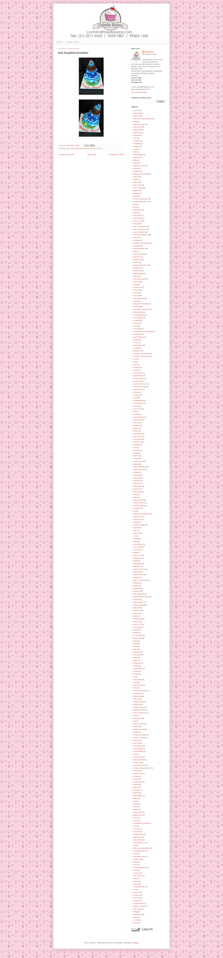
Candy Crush (137, 287)
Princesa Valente (138, 760)
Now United (137, 655)
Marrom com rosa (139, 569)
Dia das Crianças (138, 378)
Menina (135, 586)
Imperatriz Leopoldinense (141, 514)
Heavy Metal (137, 492)
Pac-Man (136, 674)
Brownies (136, 271)
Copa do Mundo (138, 337)
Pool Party (136, 743)
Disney (135, 398)
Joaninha (136, 528)
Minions (136, 613)
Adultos (135, 116)
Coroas (135, 343)
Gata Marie (137, 475)
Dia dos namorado (139, 387)
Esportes (136, 428)
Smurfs (135, 818)
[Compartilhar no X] (89, 145)
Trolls (135, 879)
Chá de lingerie (138, 318)
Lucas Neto (137, 550)
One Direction (138, 669)
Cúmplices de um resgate (141, 356)
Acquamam (137, 113)
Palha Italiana (137, 680)
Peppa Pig (136, 704)
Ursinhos (136, 895)
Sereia (135, 807)
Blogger (135, 943)
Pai (134, 677)
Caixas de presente (139, 279)
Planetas (136, 732)
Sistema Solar (137, 812)
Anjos (135, 138)
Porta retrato (137, 746)
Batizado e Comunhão (140, 174)
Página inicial (91, 154)
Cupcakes (136, 351)
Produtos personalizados (141, 768)
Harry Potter (137, 486)
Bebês (135, 182)
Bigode (135, 196)
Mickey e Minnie (138, 605)
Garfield (136, 472)
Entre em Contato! (72, 42)
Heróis (135, 494)
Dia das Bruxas (138, 376)
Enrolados (136, 425)
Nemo (135, 646)
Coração (136, 340)
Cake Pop (136, 282)
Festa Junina (137, 439)
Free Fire (136, 456)
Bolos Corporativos (139, 229)
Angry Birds (137, 133)
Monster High (137, 619)
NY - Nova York (138, 635)
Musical (135, 630)
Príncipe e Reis (138, 774)
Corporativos (137, 345)
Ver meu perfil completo (139, 92)
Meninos (92, 148)
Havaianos (136, 489)
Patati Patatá (137, 696)
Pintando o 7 (137, 718)
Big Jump (136, 193)
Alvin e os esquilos (139, 124)
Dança (135, 365)
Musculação (137, 627)
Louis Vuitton (137, 547)
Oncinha (136, 666)
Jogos (135, 530)
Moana (135, 616)
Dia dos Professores (140, 384)
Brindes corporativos (140, 265)
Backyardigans (138, 155)
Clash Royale (137, 329)
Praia (135, 754)
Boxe (135, 251)
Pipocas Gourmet (139, 724)
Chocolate (136, 307)
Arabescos (136, 141)
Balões (135, 163)
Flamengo (136, 445)
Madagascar (137, 558)
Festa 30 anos (137, 436)
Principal (59, 42)
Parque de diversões (140, 691)
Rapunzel (136, 785)
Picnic (135, 715)
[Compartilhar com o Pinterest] (94, 145)
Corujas (135, 348)
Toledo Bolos (149, 52)
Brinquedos (137, 268)
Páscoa (135, 779)
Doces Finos (137, 409)
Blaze (135, 207)
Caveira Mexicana (139, 298)
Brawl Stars (137, 257)
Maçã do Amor (138, 575)
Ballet (135, 160)
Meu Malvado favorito (140, 597)
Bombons (136, 240)
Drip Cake (136, 423)
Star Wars (136, 832)
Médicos (136, 633)
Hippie (135, 497)
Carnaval (136, 290)
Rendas (135, 793)
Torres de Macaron (139, 867)
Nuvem (135, 657)
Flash (135, 448)
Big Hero (136, 191)
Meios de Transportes (140, 580)
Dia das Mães (137, 381)
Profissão (136, 771)
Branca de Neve (138, 254)
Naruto (135, 641)
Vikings (135, 912)
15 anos (136, 110)
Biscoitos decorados (140, 202)
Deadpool (136, 367)
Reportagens (137, 796)
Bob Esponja (137, 210)
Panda (135, 682)
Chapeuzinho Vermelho (141, 304)
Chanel (135, 301)
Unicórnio (136, 892)
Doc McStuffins (138, 403)
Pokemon (136, 740)
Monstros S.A (137, 624)
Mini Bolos (136, 611)
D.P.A (135, 359)
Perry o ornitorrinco (139, 713)
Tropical (136, 881)
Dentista (136, 370)
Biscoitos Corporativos (140, 199)
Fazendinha (137, 434)
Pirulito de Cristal (139, 729)
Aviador (136, 149)
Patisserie (136, 699)
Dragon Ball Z (137, 420)
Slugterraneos (138, 815)
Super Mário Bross (139, 843)
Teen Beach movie (139, 856)
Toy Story (136, 873)
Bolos (68, 148)
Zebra (135, 917)
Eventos (135, 431)
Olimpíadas (137, 663)
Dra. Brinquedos (138, 417)
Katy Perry (136, 533)
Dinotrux (136, 392)
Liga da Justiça (138, 544)
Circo (135, 326)
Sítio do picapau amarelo (141, 848)
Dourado (136, 414)
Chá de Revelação (139, 315)
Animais (136, 135)
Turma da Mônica (139, 887)
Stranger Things (138, 834)
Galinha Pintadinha (77, 148)
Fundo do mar (138, 461)
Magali (135, 561)
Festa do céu (137, 442)
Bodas (135, 213)
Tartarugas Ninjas (139, 851)
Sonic (135, 826)
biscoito (136, 920)
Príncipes (136, 776)
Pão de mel (137, 782)
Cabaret (136, 276)
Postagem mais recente (66, 154)
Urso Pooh (136, 898)
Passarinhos (137, 693)
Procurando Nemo (139, 765)
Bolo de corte (137, 218)
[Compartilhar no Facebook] (91, 145)
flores (135, 923)
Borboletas (137, 246)
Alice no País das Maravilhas (142, 119)
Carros (135, 293)
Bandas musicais (138, 166)
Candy (135, 285)
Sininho (135, 809)
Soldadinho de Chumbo (141, 823)
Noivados (136, 652)
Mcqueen (136, 577)
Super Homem (138, 840)
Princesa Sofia (138, 757)
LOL (134, 536)
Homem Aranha (138, 500)
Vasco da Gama (138, 903)
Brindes (135, 262)
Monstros (136, 622)
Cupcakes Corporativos (141, 354)
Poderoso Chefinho (139, 735)
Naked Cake (137, 638)
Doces (135, 406)
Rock (134, 801)
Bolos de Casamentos (140, 235)
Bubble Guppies (138, 273)
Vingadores (137, 914)
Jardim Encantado (139, 525)
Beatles (135, 179)
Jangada (136, 522)
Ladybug (136, 539)
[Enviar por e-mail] (85, 145)
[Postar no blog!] (87, 145)
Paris (135, 688)
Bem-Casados (138, 188)
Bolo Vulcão (137, 215)
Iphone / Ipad (137, 519)
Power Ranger (138, 749)
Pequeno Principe (139, 710)
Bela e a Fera (137, 185)
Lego (135, 541)
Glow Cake (136, 478)
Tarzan (135, 854)
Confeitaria (137, 334)
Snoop (135, 820)
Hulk (134, 511)
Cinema (135, 323)
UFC (134, 890)
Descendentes (138, 373)
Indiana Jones (137, 517)
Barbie (135, 168)
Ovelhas (136, 671)
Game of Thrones (139, 470)
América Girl (137, 130)
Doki (134, 412)
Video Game (137, 909)
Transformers (137, 876)
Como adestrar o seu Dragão (143, 331)
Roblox (135, 798)
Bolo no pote (137, 221)
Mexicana (136, 600)
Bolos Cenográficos (140, 226)
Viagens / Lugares (139, 906)
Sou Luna (136, 829)
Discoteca (136, 395)
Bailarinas (136, 157)
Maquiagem (137, 564)
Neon (135, 649)
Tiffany (135, 862)
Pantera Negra (138, 685)
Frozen (135, 459)
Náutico (135, 660)
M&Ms (135, 552)
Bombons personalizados (141, 243)
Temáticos (99, 148)
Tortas (135, 870)
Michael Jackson (138, 602)
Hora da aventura (139, 506)
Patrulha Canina (138, 702)
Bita (134, 204)
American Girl (137, 127)
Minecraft (136, 608)
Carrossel (136, 296)
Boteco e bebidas (139, 249)
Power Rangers (138, 751)
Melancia (136, 583)
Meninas (86, 148)
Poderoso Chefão (139, 738)
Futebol (135, 464)
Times (135, 865)
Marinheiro (137, 566)
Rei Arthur (136, 790)
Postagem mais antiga (116, 154)
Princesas (136, 763)
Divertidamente (138, 400)
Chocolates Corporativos (141, 309)
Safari (135, 804)
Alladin (135, 121)
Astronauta (137, 144)
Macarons (136, 555)
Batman (135, 177)
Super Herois (137, 837)
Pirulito (135, 727)
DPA (134, 362)
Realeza (135, 787)
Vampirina (136, 901)
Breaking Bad (137, 260)
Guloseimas (137, 481)
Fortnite (135, 453)
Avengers (136, 146)
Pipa (134, 721)
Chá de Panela (138, 312)
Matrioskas (137, 572)
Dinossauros (137, 389)
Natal (135, 644)
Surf (134, 845)
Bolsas (135, 237)
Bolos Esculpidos (138, 232)
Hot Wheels (137, 508)
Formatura (136, 450)
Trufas (135, 884)
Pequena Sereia (138, 707)
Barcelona (136, 171)
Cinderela (136, 320)
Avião (135, 152)
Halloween (136, 483)
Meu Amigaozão (138, 594)
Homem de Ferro (139, 503)
